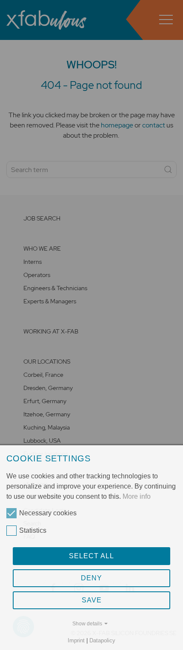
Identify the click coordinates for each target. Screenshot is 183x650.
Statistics (32, 530)
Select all (91, 556)
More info (137, 496)
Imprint (76, 640)
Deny (91, 578)
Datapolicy (102, 640)
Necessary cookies (48, 513)
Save (92, 600)
